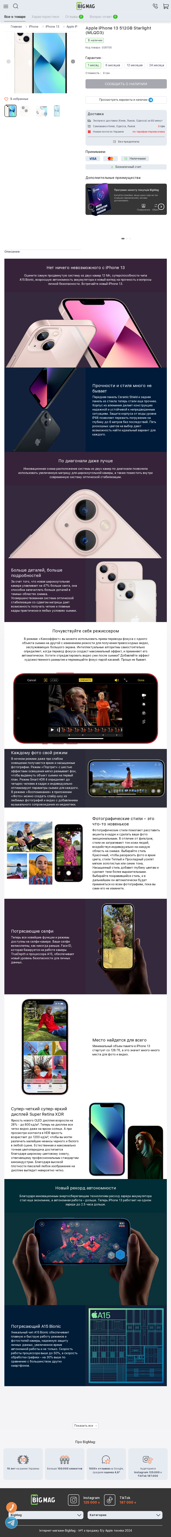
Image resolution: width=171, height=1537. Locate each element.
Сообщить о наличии (126, 84)
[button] (73, 61)
